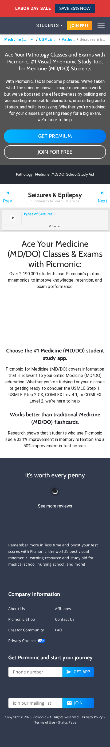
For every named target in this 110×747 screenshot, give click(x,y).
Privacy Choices (22, 640)
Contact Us (65, 619)
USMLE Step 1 (48, 39)
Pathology (69, 39)
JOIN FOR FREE (55, 152)
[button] (55, 318)
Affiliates (63, 608)
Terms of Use (44, 722)
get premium (55, 136)
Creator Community (26, 629)
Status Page (67, 722)
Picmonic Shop (21, 619)
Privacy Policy (92, 717)
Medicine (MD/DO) (16, 39)
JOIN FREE (79, 25)
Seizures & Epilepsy (93, 39)
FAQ (58, 629)
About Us (16, 608)
